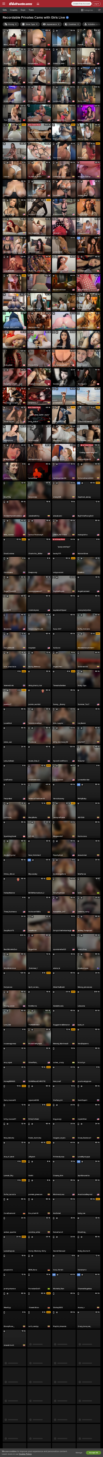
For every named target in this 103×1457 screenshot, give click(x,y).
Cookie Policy (25, 1454)
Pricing (11, 24)
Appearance (52, 24)
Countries (72, 24)
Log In (96, 4)
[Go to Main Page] (21, 3)
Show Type (30, 24)
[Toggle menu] (4, 3)
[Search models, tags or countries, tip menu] (99, 10)
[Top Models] (38, 3)
